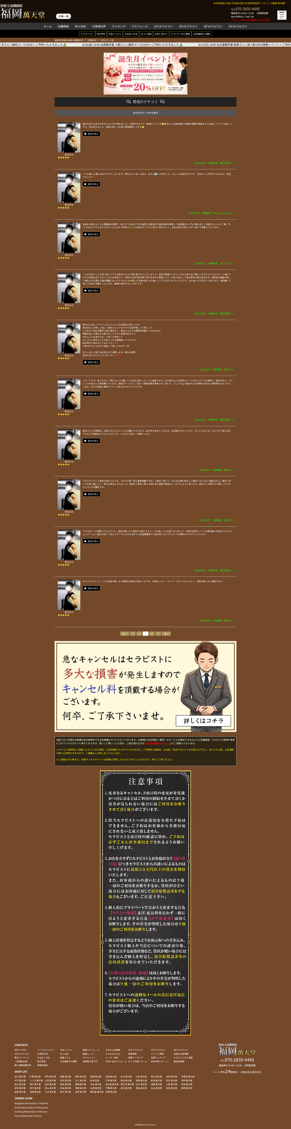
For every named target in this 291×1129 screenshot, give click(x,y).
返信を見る (93, 133)
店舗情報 (63, 26)
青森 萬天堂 (80, 1076)
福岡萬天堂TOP (90, 1061)
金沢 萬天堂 (50, 1084)
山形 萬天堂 (141, 1076)
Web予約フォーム (159, 1061)
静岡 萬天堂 (80, 1084)
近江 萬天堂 (141, 1084)
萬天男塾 (41, 1061)
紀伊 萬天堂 (20, 1087)
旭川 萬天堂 (20, 1076)
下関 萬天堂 (111, 1087)
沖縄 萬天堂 (111, 1091)
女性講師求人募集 (201, 33)
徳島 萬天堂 (141, 1087)
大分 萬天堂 (50, 1091)
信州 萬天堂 (171, 1080)
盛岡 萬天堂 (95, 1076)
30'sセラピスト (188, 26)
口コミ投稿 (146, 33)
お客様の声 (99, 26)
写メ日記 (80, 26)
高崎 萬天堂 (171, 1076)
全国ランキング (158, 1057)
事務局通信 (42, 1065)
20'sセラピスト (163, 26)
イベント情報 (157, 1053)
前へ (124, 633)
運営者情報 (179, 1061)
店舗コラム (65, 1057)
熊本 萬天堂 (65, 1091)
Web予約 (101, 33)
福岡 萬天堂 (186, 1087)
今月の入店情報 (112, 1049)
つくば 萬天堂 (36, 1080)
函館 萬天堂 (65, 1076)
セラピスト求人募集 (180, 33)
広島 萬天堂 (65, 1087)
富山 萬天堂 (20, 1084)
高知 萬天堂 (171, 1087)
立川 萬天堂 (80, 1080)
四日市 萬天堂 (127, 1084)
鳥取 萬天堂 (80, 1087)
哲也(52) (69, 154)
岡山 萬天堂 (50, 1087)
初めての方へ (21, 1049)
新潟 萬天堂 (156, 1080)
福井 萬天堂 (35, 1084)
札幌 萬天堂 (35, 1076)
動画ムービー (89, 1053)
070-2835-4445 (248, 8)
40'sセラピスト (213, 26)
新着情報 (132, 1053)
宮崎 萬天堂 (80, 1091)
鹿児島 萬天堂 (97, 1091)
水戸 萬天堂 (20, 1080)
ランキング (118, 26)
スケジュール (140, 26)
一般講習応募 (21, 1061)
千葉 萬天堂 (111, 1080)
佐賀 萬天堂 (20, 1091)
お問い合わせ (161, 33)
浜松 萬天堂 (95, 1084)
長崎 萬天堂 (35, 1091)
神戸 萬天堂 (35, 1087)
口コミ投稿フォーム (137, 1061)
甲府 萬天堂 (186, 1080)
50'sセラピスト (238, 26)
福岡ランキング (135, 1057)
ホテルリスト (87, 33)
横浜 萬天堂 (126, 1080)
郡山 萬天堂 (156, 1076)
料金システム (115, 33)
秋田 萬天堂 (111, 1076)
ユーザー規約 (111, 1057)
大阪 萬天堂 (171, 1084)
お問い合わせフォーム (116, 1061)
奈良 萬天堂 (186, 1084)
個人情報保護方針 (23, 1065)
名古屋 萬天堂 (112, 1084)
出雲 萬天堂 (95, 1087)
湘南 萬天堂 (141, 1080)
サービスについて (45, 1049)
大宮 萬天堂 (50, 1080)
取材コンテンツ (22, 1057)
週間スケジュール (91, 1049)
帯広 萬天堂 (50, 1076)
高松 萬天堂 (126, 1087)
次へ (166, 633)
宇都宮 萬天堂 (187, 1076)
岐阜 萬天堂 (65, 1084)
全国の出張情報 (181, 1053)
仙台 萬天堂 (126, 1076)
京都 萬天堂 (156, 1084)
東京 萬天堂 (65, 1080)
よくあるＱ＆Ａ (112, 1053)
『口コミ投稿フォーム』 (157, 743)
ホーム (48, 26)
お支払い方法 (131, 33)
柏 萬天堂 (94, 1080)
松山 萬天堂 (156, 1087)
